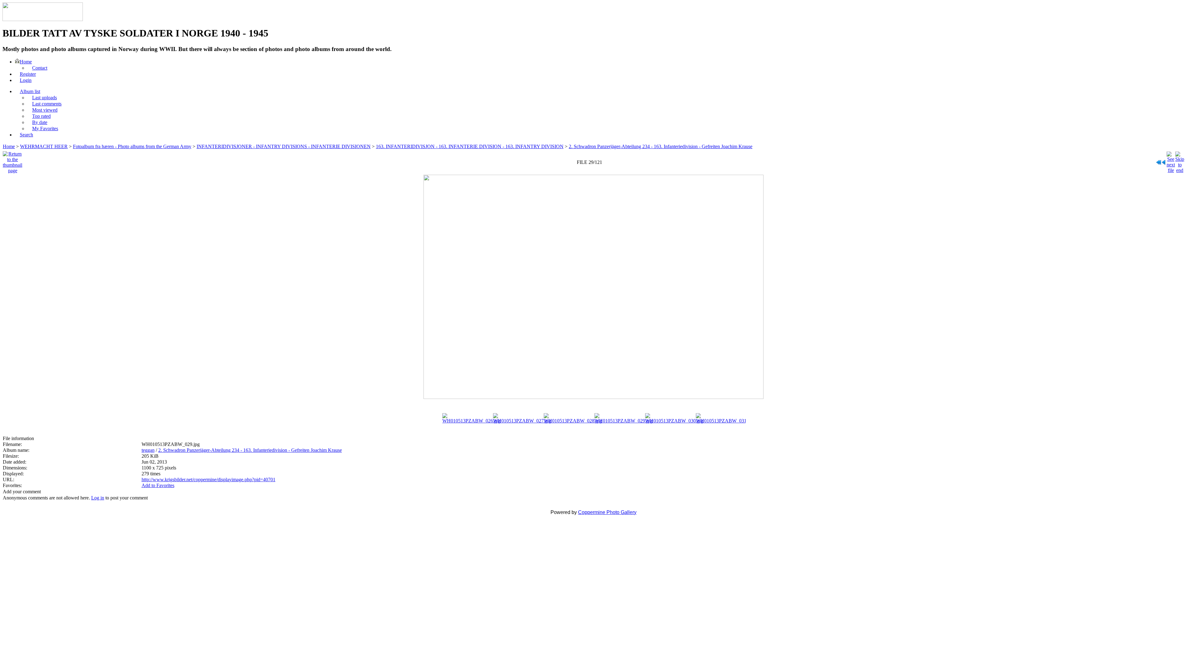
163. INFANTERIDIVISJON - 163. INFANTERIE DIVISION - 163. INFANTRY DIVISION (470, 146)
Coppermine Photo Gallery (607, 512)
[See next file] (1171, 160)
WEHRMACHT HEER (44, 146)
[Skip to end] (1179, 160)
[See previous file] (1163, 160)
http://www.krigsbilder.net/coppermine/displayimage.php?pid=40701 (208, 479)
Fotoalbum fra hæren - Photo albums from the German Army (132, 146)
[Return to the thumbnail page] (12, 160)
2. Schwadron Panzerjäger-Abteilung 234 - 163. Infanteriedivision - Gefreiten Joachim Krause (660, 146)
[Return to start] (1158, 160)
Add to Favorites (158, 485)
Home (9, 146)
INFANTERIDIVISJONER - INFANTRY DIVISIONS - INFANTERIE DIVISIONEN (284, 146)
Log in (97, 497)
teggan (148, 450)
